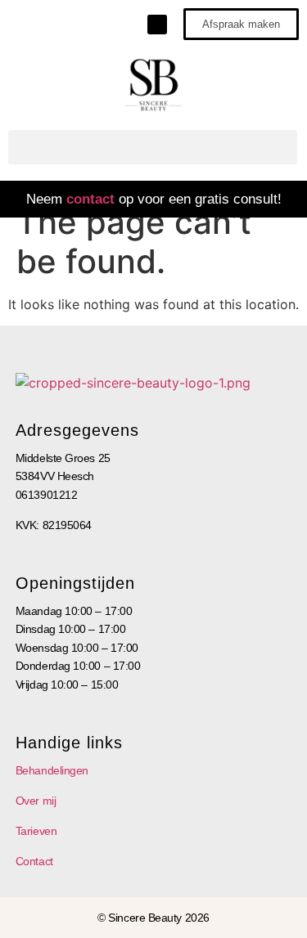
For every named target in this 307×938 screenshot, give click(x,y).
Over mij (36, 800)
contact (90, 199)
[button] (152, 147)
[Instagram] (157, 24)
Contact (34, 861)
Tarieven (36, 830)
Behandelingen (52, 770)
